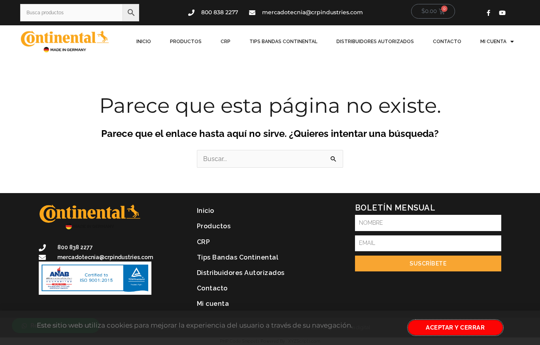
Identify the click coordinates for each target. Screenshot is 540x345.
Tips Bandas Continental (283, 41)
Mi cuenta (493, 41)
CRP (225, 41)
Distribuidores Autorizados (375, 41)
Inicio (143, 41)
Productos (186, 41)
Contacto (447, 41)
